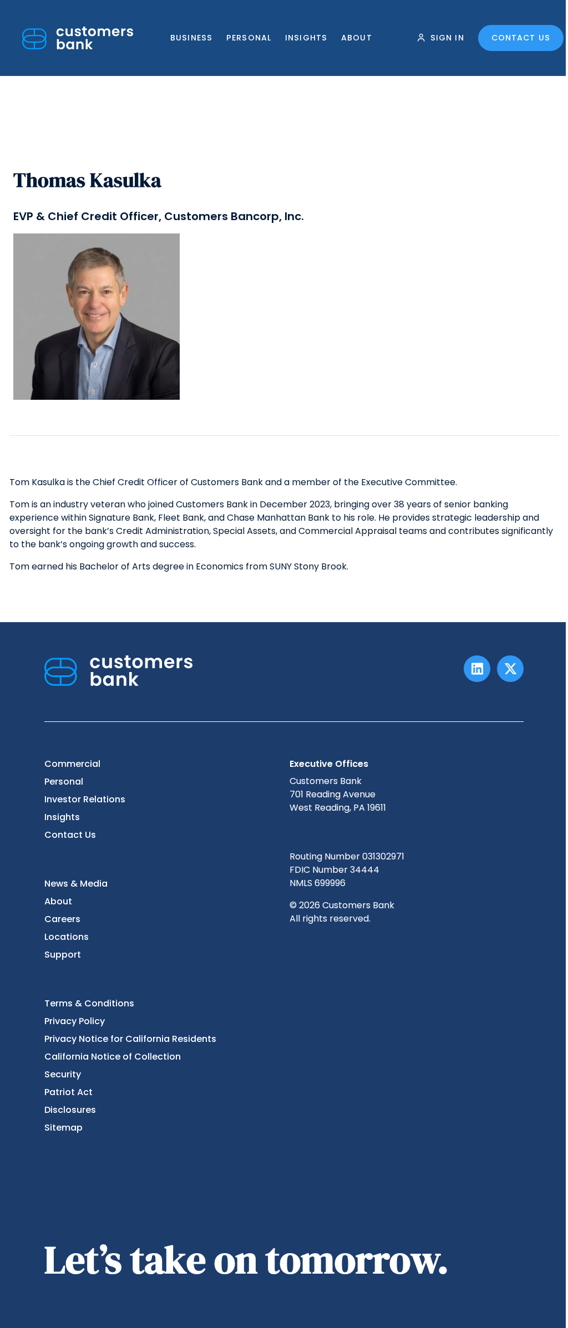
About (356, 37)
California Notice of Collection (112, 1056)
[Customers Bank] (77, 38)
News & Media (76, 883)
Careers (62, 919)
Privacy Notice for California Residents (130, 1038)
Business (191, 37)
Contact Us (520, 37)
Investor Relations (84, 799)
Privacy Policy (74, 1021)
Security (62, 1074)
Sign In (447, 37)
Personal (248, 37)
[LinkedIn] (477, 668)
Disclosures (70, 1109)
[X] (510, 668)
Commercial (72, 763)
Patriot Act (68, 1092)
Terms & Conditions (89, 1003)
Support (62, 954)
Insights (306, 37)
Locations (66, 936)
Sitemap (63, 1127)
